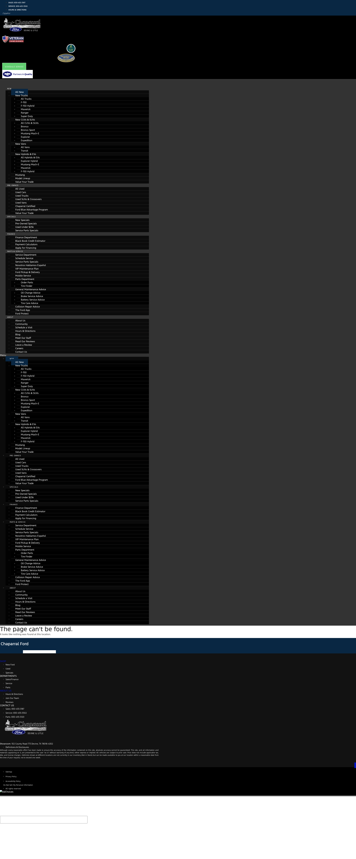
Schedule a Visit (23, 327)
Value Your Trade (24, 181)
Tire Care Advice (29, 303)
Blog (17, 334)
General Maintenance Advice (30, 289)
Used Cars (20, 192)
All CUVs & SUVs (30, 123)
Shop (3, 661)
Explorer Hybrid (29, 160)
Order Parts (27, 282)
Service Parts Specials (26, 230)
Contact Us (21, 351)
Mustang (20, 174)
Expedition (26, 140)
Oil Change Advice (30, 292)
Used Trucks (21, 195)
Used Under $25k (24, 227)
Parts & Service (15, 251)
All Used (19, 188)
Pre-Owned (12, 185)
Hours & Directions (25, 330)
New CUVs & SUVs (25, 119)
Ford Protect (22, 313)
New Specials (22, 220)
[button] (14, 67)
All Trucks (26, 98)
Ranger (25, 112)
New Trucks (21, 95)
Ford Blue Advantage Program (31, 209)
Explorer (25, 136)
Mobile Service (23, 275)
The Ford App (22, 310)
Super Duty (27, 116)
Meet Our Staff (23, 337)
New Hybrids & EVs (25, 154)
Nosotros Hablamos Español (30, 265)
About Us (20, 320)
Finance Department (26, 237)
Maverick (25, 109)
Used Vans (21, 202)
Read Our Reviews (25, 341)
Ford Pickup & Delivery (27, 272)
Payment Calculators (26, 244)
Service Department (25, 254)
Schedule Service (24, 258)
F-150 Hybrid (27, 105)
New (9, 89)
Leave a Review (23, 344)
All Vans (25, 147)
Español (6, 13)
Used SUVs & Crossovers (28, 199)
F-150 (24, 102)
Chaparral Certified (25, 206)
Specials (11, 217)
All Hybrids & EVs (30, 157)
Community (21, 324)
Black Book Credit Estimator (30, 240)
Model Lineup (22, 178)
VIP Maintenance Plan (27, 268)
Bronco (25, 126)
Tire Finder (26, 285)
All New (19, 92)
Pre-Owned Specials (26, 223)
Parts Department (24, 279)
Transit (24, 150)
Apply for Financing (25, 247)
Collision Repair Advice (27, 306)
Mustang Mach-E (30, 133)
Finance (11, 234)
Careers (19, 348)
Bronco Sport (28, 129)
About (10, 317)
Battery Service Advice (33, 299)
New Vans (20, 143)
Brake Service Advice (32, 296)
